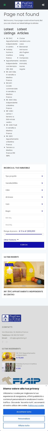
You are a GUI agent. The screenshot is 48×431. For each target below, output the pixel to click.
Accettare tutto (24, 412)
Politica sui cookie (36, 405)
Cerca (24, 245)
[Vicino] (46, 385)
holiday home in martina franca (26, 365)
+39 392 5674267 (17, 335)
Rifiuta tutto (24, 425)
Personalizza (24, 418)
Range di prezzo (11, 231)
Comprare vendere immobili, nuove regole (23, 63)
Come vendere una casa (24, 41)
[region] (24, 407)
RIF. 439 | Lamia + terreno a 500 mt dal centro (10, 116)
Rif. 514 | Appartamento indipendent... (25, 354)
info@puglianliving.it (18, 338)
